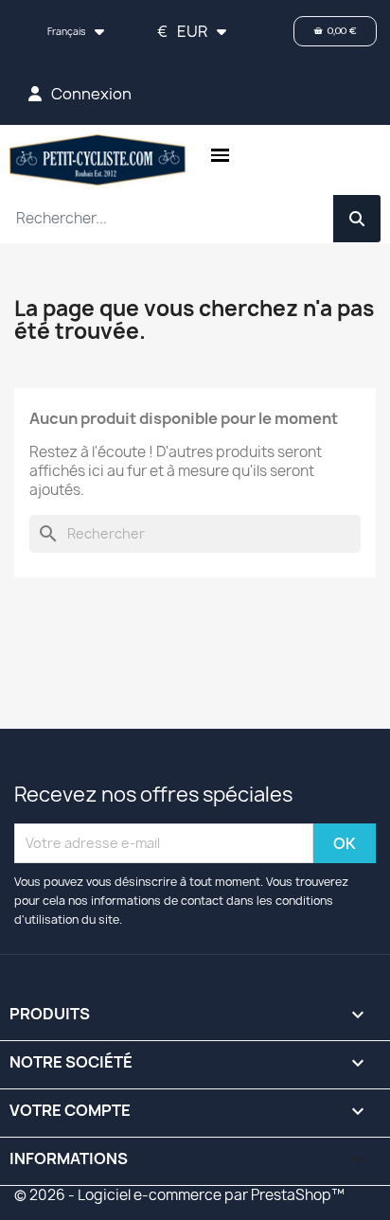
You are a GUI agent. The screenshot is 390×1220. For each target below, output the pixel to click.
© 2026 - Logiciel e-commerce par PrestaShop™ (179, 1195)
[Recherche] (357, 218)
